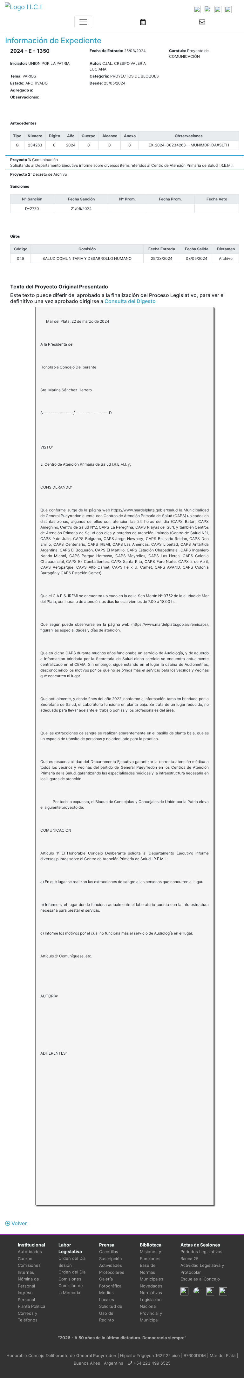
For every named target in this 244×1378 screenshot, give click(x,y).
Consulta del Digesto (130, 301)
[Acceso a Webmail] (202, 22)
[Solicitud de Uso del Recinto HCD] (143, 22)
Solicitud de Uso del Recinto (110, 1313)
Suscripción (110, 1258)
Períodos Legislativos (201, 1251)
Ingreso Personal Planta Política (31, 1299)
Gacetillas (108, 1251)
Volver (18, 1223)
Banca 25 (189, 1258)
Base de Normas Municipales (151, 1272)
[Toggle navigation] (83, 22)
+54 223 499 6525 (151, 1363)
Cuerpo (25, 1258)
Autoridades (30, 1251)
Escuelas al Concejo (200, 1278)
